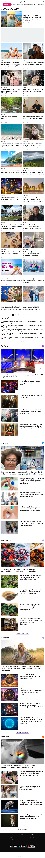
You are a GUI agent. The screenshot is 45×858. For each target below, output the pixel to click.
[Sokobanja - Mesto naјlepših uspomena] (11, 105)
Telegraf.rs (4, 1)
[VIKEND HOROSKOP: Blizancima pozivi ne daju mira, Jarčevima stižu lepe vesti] (11, 186)
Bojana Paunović (28, 22)
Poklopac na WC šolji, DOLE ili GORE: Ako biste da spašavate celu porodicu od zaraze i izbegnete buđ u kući (22, 334)
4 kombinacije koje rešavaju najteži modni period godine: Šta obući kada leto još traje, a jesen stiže (21, 322)
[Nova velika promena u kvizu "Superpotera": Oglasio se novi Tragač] (9, 386)
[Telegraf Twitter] (21, 850)
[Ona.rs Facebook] (18, 850)
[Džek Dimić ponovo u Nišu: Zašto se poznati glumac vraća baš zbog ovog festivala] (9, 415)
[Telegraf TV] (27, 850)
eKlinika (5, 443)
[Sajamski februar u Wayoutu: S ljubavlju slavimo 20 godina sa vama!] (11, 267)
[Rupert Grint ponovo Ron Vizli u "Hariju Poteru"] (9, 401)
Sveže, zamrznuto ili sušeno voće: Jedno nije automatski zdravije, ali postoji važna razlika (22, 338)
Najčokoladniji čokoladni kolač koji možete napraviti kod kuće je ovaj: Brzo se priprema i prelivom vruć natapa (22, 330)
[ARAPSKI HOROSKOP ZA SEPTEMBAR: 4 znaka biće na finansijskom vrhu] (9, 680)
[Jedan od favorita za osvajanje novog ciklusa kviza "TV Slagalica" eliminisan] (22, 361)
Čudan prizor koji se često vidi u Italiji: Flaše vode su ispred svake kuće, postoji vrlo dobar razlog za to (21, 326)
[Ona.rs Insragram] (24, 850)
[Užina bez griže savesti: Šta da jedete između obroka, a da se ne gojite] (11, 240)
